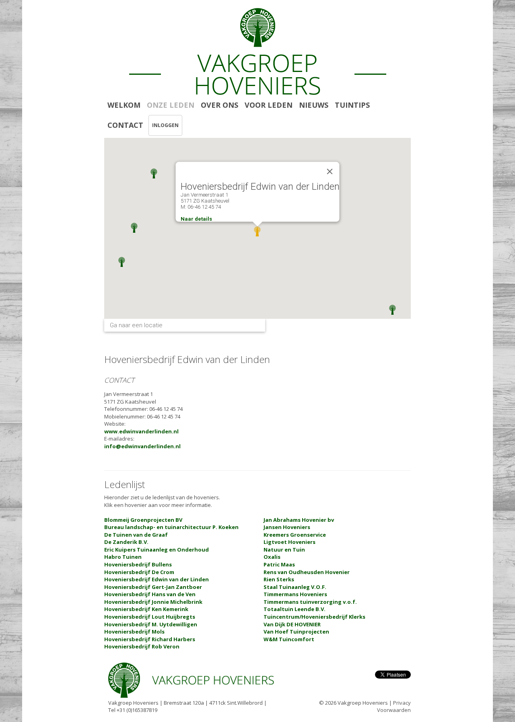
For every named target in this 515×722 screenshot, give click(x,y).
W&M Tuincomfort (289, 639)
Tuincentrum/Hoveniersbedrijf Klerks (314, 616)
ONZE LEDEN (170, 105)
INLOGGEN (165, 125)
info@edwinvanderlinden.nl (142, 446)
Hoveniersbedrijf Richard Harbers (149, 639)
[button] (134, 228)
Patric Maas (279, 564)
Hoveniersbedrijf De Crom (139, 572)
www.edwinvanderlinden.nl (141, 431)
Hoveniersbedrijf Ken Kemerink (146, 609)
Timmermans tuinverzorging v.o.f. (310, 601)
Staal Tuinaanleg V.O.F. (295, 587)
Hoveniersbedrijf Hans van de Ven (150, 594)
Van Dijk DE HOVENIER (292, 624)
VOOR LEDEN (269, 105)
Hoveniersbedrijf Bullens (138, 564)
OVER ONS (219, 105)
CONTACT (125, 125)
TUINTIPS (352, 105)
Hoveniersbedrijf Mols (134, 631)
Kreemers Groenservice (295, 534)
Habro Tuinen (123, 556)
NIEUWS (313, 105)
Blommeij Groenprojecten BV (143, 519)
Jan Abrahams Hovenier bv (299, 519)
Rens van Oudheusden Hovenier (307, 572)
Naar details (196, 219)
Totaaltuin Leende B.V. (294, 609)
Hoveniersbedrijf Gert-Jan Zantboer (153, 587)
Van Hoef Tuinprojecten (296, 631)
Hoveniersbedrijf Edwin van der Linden (156, 579)
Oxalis (272, 556)
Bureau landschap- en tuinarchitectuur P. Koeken (171, 527)
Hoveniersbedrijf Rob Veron (141, 646)
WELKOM (123, 105)
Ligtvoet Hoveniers (289, 542)
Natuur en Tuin (284, 549)
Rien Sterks (279, 579)
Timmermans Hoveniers (295, 594)
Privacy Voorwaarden (394, 706)
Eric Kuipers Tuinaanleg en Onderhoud (156, 549)
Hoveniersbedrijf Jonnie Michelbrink (153, 601)
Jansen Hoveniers (287, 527)
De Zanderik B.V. (126, 542)
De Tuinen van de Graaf (136, 534)
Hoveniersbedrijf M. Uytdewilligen (150, 624)
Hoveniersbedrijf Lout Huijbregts (149, 616)
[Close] (330, 171)
